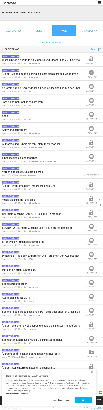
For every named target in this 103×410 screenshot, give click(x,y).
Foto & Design (89, 30)
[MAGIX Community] (10, 2)
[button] (93, 49)
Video (39, 30)
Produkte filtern (51, 42)
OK (83, 400)
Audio (64, 30)
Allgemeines (14, 30)
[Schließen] (92, 372)
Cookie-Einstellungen (60, 400)
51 (59, 407)
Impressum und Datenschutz (18, 393)
